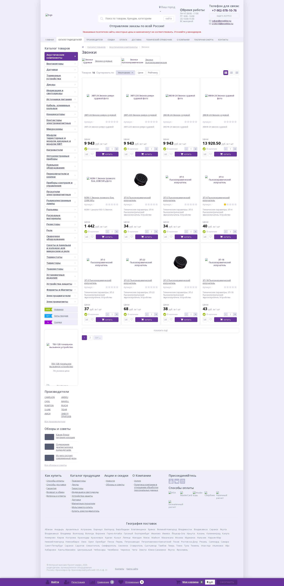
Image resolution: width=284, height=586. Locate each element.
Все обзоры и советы (56, 465)
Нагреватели (55, 149)
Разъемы (52, 209)
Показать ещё (161, 330)
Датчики (52, 69)
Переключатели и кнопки (58, 175)
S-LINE (48, 409)
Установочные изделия (56, 276)
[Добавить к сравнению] (86, 154)
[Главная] (83, 46)
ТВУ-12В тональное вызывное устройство (61, 365)
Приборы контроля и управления (59, 184)
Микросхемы (55, 129)
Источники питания (59, 99)
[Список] (231, 72)
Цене (140, 72)
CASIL (47, 401)
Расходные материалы (54, 217)
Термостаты (54, 257)
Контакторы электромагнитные (59, 122)
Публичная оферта (203, 39)
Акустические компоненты (55, 56)
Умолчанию (124, 72)
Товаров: (86, 72)
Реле (49, 230)
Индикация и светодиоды (55, 92)
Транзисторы (55, 268)
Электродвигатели (59, 295)
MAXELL (65, 401)
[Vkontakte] (176, 481)
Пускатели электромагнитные (59, 193)
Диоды (51, 84)
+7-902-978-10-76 (224, 10)
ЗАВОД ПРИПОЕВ (66, 415)
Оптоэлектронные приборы (58, 157)
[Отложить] (92, 154)
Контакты (223, 39)
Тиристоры (54, 263)
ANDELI (64, 397)
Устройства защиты (59, 283)
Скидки (111, 39)
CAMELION (50, 397)
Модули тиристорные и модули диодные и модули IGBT (59, 139)
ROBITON (49, 405)
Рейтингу (153, 72)
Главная (50, 39)
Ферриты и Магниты (59, 289)
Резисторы (53, 224)
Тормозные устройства (54, 77)
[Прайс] (237, 72)
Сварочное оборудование (56, 238)
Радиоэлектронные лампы (59, 202)
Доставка (136, 39)
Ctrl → (98, 337)
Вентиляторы (55, 63)
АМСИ (47, 413)
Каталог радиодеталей (70, 39)
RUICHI (64, 405)
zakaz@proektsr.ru (221, 20)
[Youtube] (171, 481)
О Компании (183, 39)
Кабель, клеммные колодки (58, 107)
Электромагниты (57, 301)
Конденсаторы (56, 114)
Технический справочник (159, 39)
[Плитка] (225, 72)
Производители (94, 39)
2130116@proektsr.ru (222, 23)
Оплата (123, 39)
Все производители (55, 421)
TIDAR (64, 409)
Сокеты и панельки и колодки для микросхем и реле (59, 248)
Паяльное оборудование (56, 166)
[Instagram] (182, 481)
